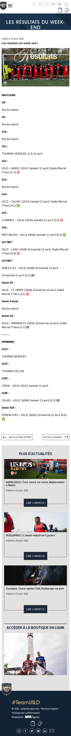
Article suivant (52, 437)
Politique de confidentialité (26, 713)
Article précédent (20, 437)
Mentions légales (49, 708)
